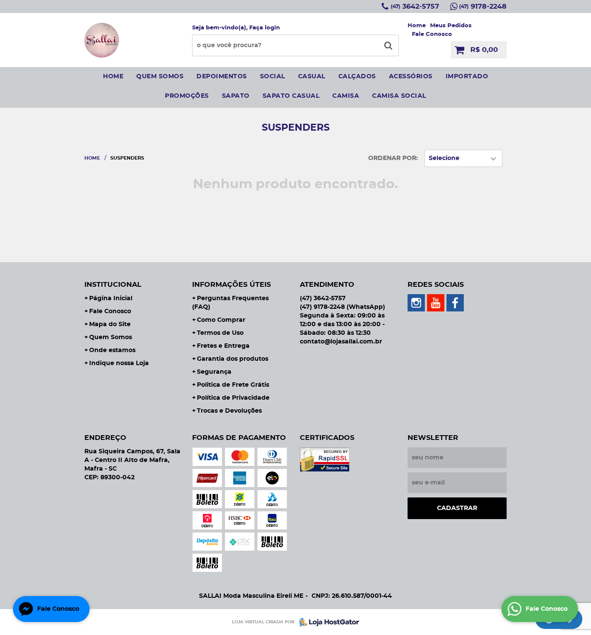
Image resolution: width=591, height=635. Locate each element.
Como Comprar (221, 320)
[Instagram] (416, 302)
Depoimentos (221, 77)
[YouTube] (435, 302)
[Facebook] (455, 302)
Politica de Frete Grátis (233, 385)
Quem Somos (110, 337)
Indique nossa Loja (119, 363)
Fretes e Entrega (223, 346)
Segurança (214, 372)
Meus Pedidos (451, 26)
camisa (345, 96)
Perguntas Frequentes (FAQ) (230, 302)
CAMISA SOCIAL (399, 96)
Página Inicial (110, 298)
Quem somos (159, 77)
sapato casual (291, 96)
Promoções (187, 96)
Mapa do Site (110, 324)
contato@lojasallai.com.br (341, 342)
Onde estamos (112, 350)
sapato (236, 96)
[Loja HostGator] (326, 622)
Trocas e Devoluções (229, 411)
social (272, 77)
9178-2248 (483, 6)
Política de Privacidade (233, 398)
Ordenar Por (392, 158)
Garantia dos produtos (232, 359)
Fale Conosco (432, 34)
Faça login (264, 28)
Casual (311, 77)
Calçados (357, 77)
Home (417, 26)
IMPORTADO (467, 77)
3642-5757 (415, 6)
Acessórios (411, 77)
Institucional (112, 284)
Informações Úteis (231, 284)
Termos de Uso (220, 333)
